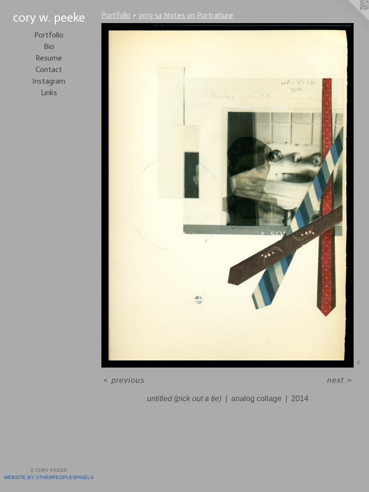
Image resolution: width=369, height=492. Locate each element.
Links (49, 92)
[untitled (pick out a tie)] (227, 195)
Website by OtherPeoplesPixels (49, 477)
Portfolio (48, 34)
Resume (49, 57)
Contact (49, 69)
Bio (49, 46)
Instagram (48, 81)
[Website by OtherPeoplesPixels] (350, 19)
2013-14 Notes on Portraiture (185, 15)
